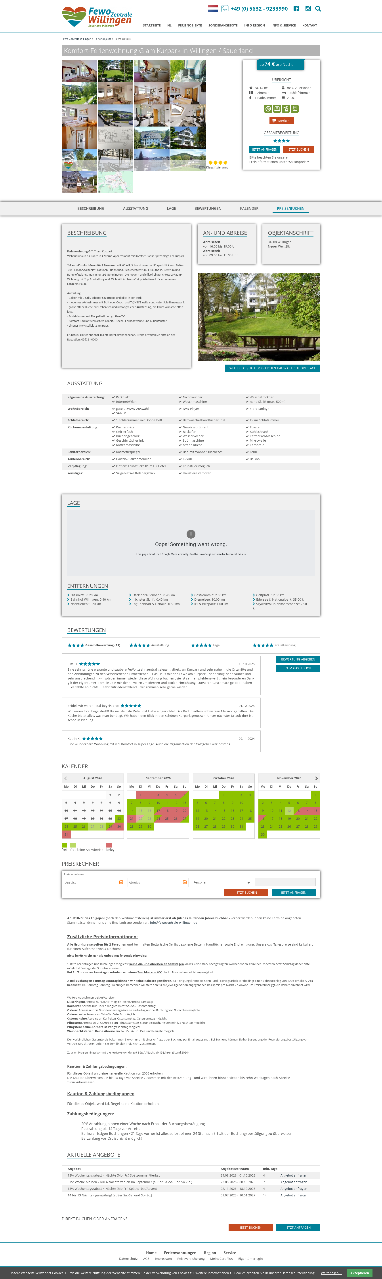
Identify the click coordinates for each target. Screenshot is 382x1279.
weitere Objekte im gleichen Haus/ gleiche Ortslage (272, 368)
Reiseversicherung (191, 1258)
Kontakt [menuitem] (309, 25)
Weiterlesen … (331, 1273)
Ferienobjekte (103, 39)
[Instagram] (308, 9)
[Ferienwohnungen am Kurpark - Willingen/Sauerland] (264, 317)
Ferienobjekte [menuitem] (190, 25)
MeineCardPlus (221, 1258)
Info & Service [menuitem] (283, 25)
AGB (146, 1258)
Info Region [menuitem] (254, 25)
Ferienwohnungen (180, 1252)
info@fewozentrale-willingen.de (173, 922)
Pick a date (121, 882)
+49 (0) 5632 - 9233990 (259, 8)
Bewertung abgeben (298, 659)
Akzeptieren (359, 1273)
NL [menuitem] (169, 25)
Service (230, 1252)
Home (151, 1252)
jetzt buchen (298, 149)
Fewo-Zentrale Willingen (76, 39)
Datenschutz (128, 1258)
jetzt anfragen (264, 149)
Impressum (163, 1258)
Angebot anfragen (294, 1175)
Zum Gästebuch (298, 668)
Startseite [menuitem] (152, 25)
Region (210, 1252)
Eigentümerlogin (250, 1258)
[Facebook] (296, 9)
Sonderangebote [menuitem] (223, 25)
